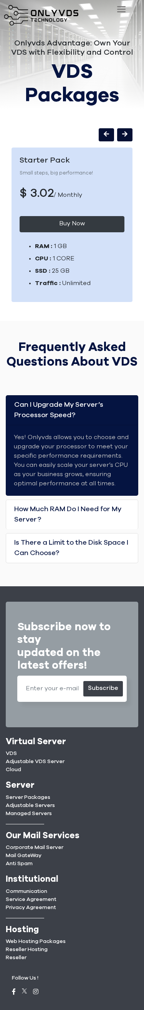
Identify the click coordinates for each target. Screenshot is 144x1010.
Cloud (13, 769)
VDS (11, 753)
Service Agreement (31, 899)
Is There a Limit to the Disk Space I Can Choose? (71, 548)
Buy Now (72, 223)
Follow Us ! (25, 978)
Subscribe (103, 688)
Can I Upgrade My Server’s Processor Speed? (58, 410)
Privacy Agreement (31, 907)
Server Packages (28, 797)
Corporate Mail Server (34, 847)
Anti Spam (19, 863)
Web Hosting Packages (36, 941)
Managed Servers (29, 813)
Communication (26, 891)
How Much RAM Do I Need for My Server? (67, 514)
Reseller (16, 957)
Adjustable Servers (30, 805)
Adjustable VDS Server (35, 761)
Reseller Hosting (27, 949)
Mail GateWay (23, 855)
